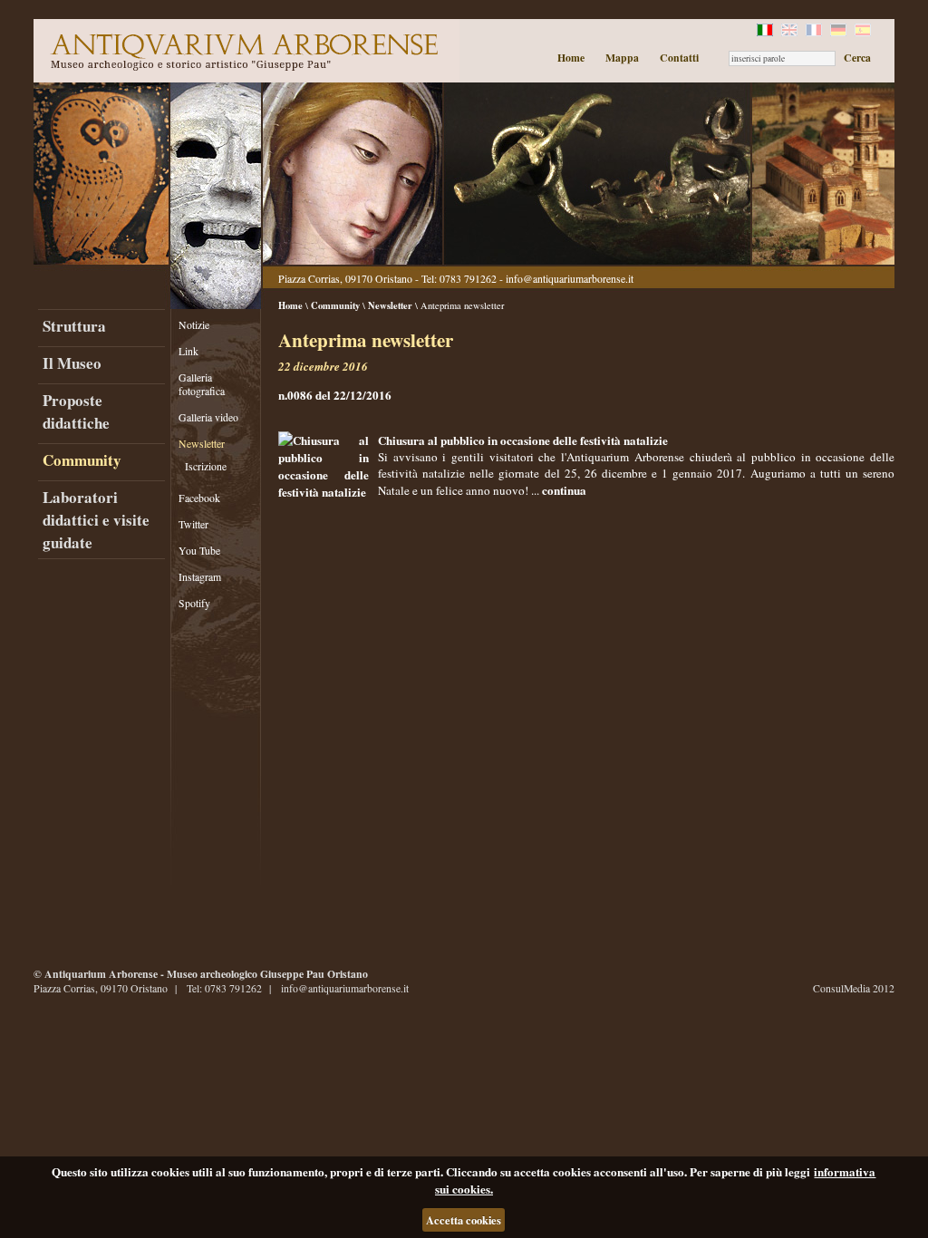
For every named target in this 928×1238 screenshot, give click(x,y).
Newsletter (202, 443)
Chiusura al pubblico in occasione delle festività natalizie (523, 440)
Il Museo (72, 363)
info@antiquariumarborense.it (569, 278)
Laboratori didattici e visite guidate (96, 520)
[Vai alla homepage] (242, 50)
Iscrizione (206, 466)
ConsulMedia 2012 (853, 988)
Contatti (679, 57)
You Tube (199, 550)
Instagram (200, 577)
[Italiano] (766, 32)
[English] (790, 32)
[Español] (864, 32)
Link (188, 351)
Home (571, 57)
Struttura (74, 325)
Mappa (622, 57)
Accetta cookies (463, 1220)
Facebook (199, 498)
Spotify (194, 603)
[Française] (815, 32)
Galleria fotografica (202, 384)
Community (82, 460)
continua (564, 489)
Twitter (193, 524)
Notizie (194, 325)
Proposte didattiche (76, 411)
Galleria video (208, 417)
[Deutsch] (839, 32)
